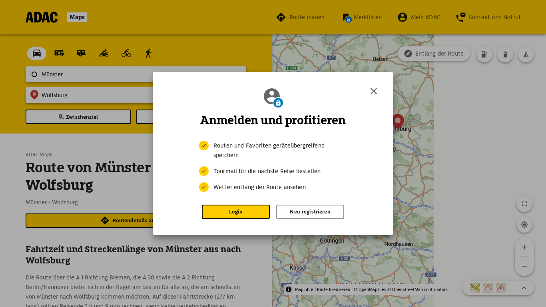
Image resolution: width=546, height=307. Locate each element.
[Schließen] (373, 91)
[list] (273, 166)
